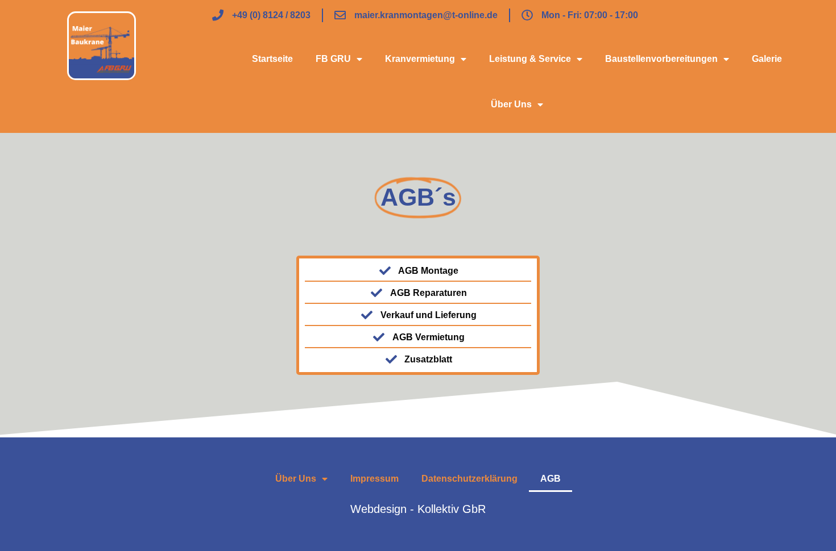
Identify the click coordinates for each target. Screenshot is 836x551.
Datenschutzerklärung (469, 478)
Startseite (272, 59)
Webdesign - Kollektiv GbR (418, 509)
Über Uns (511, 104)
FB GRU (333, 59)
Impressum (374, 478)
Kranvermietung (420, 59)
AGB (550, 478)
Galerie (767, 59)
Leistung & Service (530, 59)
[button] (25, 526)
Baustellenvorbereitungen (661, 59)
